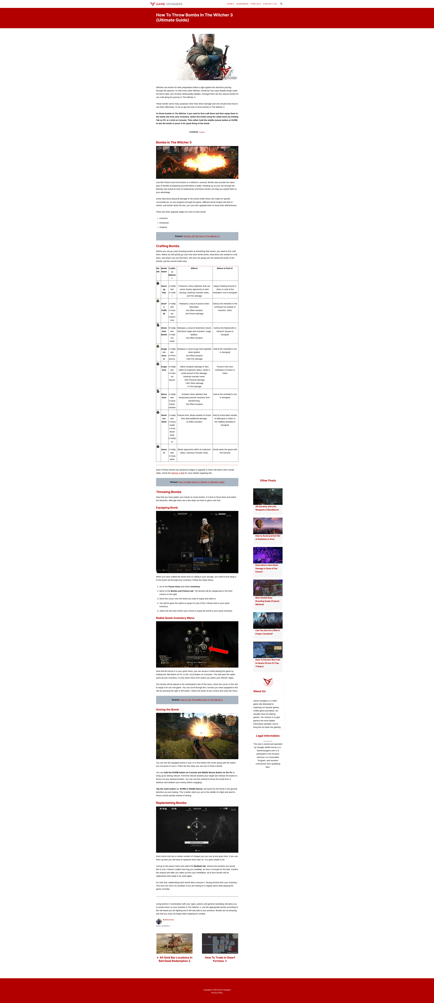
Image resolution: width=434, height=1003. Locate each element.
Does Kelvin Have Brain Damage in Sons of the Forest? (266, 568)
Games (158, 926)
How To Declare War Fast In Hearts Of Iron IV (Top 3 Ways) (267, 663)
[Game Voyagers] (169, 4)
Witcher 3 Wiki (177, 473)
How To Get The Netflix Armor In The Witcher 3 (201, 700)
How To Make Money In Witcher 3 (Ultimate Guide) (201, 482)
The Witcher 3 (165, 926)
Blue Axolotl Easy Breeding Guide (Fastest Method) (267, 601)
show (202, 132)
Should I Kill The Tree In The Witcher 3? (202, 236)
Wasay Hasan (169, 920)
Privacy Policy (217, 993)
